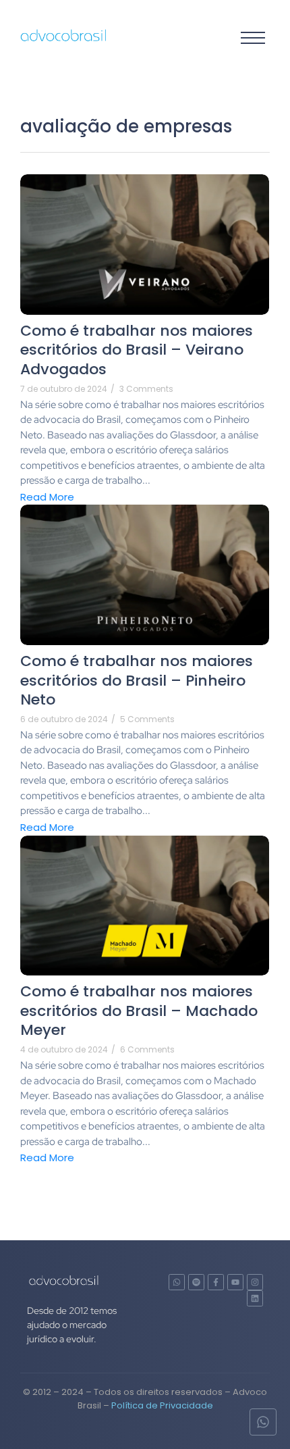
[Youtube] (235, 1282)
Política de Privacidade (162, 1405)
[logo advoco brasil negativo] (63, 1280)
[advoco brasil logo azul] (63, 36)
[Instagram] (255, 1282)
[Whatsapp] (177, 1282)
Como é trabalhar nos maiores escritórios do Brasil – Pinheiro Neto (136, 681)
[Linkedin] (255, 1298)
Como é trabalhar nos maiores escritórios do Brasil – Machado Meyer (139, 1011)
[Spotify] (196, 1282)
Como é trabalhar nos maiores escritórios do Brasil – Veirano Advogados (136, 351)
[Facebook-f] (216, 1282)
